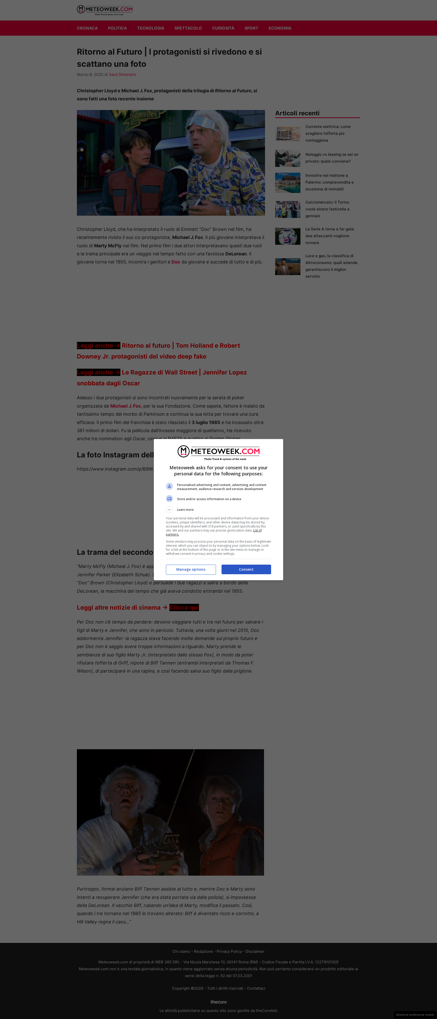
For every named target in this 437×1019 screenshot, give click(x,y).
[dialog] (218, 509)
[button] (218, 509)
